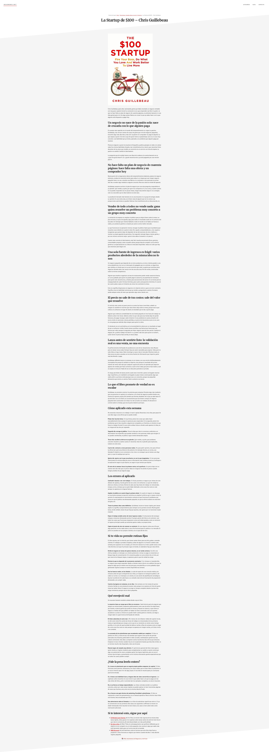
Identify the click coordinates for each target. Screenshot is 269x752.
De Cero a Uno (115, 724)
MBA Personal (115, 730)
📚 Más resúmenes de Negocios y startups (134, 739)
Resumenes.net (10, 4)
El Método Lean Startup (118, 718)
